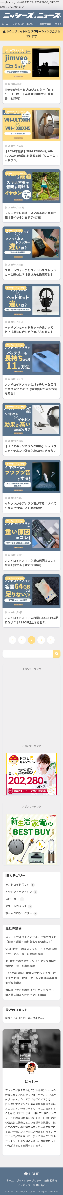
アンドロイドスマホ (14, 345)
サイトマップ (22, 1185)
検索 (56, 654)
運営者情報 (45, 23)
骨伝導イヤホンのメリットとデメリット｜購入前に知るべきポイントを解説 (30, 992)
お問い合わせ (40, 1185)
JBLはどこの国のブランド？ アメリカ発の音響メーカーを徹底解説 (30, 963)
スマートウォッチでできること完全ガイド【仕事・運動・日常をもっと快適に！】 (30, 939)
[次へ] (51, 640)
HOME (33, 1174)
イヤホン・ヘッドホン (15, 111)
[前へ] (12, 640)
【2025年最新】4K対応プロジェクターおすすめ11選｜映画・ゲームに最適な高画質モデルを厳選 (31, 978)
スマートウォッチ (13, 230)
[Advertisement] (31, 708)
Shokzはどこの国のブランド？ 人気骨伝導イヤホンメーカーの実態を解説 (31, 951)
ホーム (5, 23)
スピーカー (13, 899)
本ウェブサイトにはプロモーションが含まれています (33, 34)
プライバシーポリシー (24, 23)
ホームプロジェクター (15, 50)
